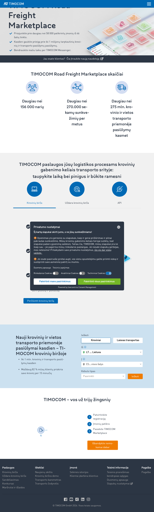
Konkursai (8, 483)
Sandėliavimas (10, 480)
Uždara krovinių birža (14, 476)
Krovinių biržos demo (47, 476)
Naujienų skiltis (43, 472)
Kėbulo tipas (88, 371)
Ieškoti (85, 335)
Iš (82, 347)
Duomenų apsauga (117, 480)
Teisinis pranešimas (118, 472)
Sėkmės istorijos (79, 472)
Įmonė (73, 467)
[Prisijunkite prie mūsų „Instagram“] (88, 499)
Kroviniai (96, 340)
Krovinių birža (10, 472)
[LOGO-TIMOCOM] (14, 4)
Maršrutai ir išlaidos (13, 487)
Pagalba (146, 472)
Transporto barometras (48, 480)
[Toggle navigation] (149, 4)
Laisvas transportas (128, 340)
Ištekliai (39, 467)
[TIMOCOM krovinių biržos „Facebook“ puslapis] (66, 499)
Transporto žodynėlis (47, 483)
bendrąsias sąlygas (117, 476)
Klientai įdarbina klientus (84, 476)
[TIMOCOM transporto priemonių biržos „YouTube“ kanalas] (72, 499)
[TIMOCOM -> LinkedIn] (83, 499)
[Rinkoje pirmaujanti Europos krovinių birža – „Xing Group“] (77, 499)
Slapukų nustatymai (118, 483)
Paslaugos (8, 467)
